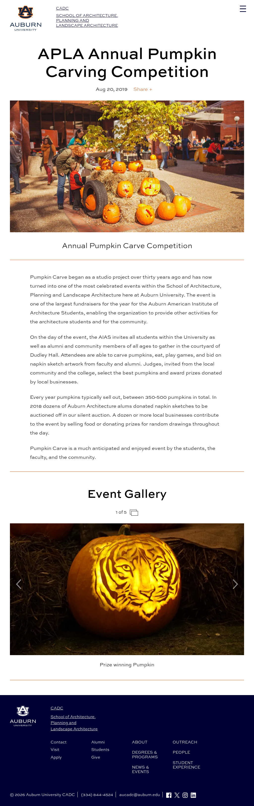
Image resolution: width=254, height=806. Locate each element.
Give (95, 757)
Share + (143, 89)
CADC (62, 8)
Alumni (98, 742)
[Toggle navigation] (243, 9)
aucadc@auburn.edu (139, 794)
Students (100, 749)
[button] (143, 89)
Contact (58, 742)
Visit (55, 749)
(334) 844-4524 (97, 794)
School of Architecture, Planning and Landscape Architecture (87, 20)
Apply (56, 757)
